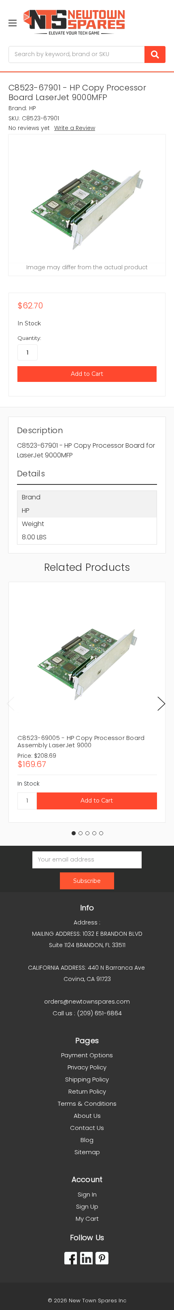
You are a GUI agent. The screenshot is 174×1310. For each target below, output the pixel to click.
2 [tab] (81, 833)
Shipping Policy (87, 1079)
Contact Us (87, 1127)
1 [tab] (74, 833)
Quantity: (29, 338)
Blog (87, 1140)
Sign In (87, 1194)
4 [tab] (94, 833)
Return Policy (87, 1091)
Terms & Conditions (87, 1103)
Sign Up (87, 1206)
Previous (10, 703)
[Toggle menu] (12, 23)
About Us (87, 1115)
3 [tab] (87, 833)
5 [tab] (101, 833)
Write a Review (74, 128)
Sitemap (87, 1152)
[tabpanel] (87, 702)
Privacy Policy (87, 1067)
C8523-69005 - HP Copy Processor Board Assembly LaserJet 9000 (80, 741)
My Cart (87, 1218)
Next (161, 703)
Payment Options (87, 1055)
